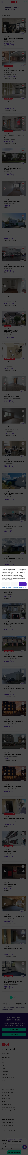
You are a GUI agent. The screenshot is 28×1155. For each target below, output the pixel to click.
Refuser (14, 584)
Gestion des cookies (6, 587)
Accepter (22, 584)
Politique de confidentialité (19, 587)
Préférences (5, 584)
